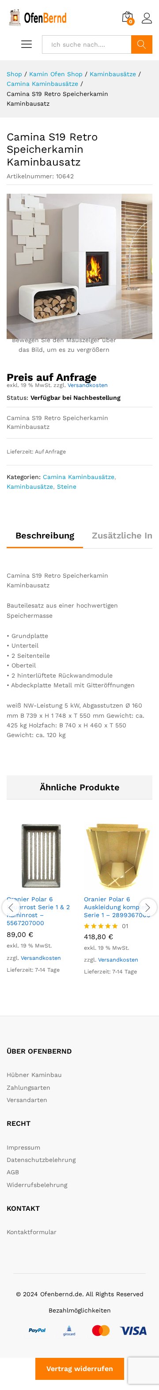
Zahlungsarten (28, 1087)
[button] (30, 884)
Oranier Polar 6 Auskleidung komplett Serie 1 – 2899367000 (117, 907)
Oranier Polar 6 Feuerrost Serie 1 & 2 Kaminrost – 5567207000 (38, 911)
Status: (17, 397)
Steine (66, 486)
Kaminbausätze (30, 486)
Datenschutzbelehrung (41, 1159)
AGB (13, 1172)
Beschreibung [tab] (44, 535)
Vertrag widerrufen (79, 1368)
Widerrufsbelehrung (37, 1184)
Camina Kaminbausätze (78, 476)
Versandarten (27, 1099)
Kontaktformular (32, 1231)
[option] (41, 906)
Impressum (23, 1147)
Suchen (141, 44)
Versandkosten (88, 385)
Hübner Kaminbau (34, 1074)
